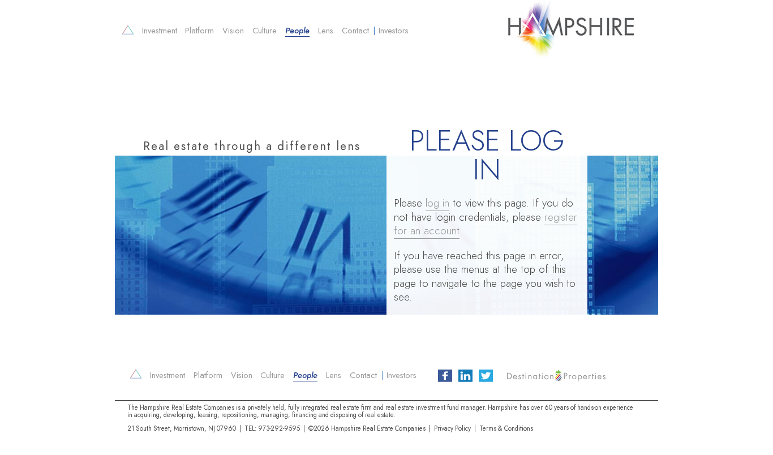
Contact (355, 30)
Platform (199, 30)
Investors (394, 30)
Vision (233, 30)
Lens (325, 30)
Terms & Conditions (506, 428)
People (297, 30)
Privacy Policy (452, 428)
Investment (159, 30)
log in (437, 203)
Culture (264, 30)
